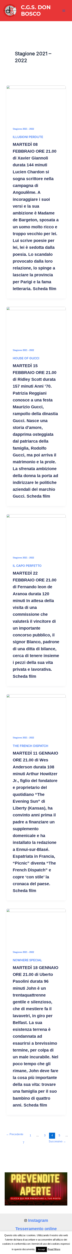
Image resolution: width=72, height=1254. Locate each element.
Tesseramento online (36, 1228)
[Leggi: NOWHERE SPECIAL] (36, 925)
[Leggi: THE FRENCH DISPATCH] (36, 710)
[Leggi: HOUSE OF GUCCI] (36, 323)
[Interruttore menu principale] (64, 10)
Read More (54, 1249)
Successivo (57, 1141)
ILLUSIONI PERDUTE (28, 137)
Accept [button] (41, 1249)
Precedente (14, 1134)
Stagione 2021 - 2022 (23, 129)
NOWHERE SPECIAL (27, 960)
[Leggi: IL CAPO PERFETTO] (36, 530)
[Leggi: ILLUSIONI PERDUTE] (36, 102)
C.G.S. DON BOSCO (36, 10)
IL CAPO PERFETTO (27, 565)
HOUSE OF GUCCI (26, 358)
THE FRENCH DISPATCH (30, 746)
